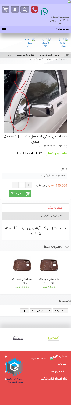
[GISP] (53, 338)
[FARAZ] (18, 338)
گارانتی (63, 169)
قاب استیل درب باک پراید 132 (22, 281)
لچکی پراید (60, 311)
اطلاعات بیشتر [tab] (55, 208)
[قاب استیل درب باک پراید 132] (22, 266)
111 (24, 311)
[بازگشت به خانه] (66, 55)
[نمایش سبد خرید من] (4, 9)
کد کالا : (62, 146)
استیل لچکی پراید (41, 311)
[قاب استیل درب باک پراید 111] (48, 266)
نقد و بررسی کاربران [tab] (52, 215)
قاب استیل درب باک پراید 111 (49, 281)
